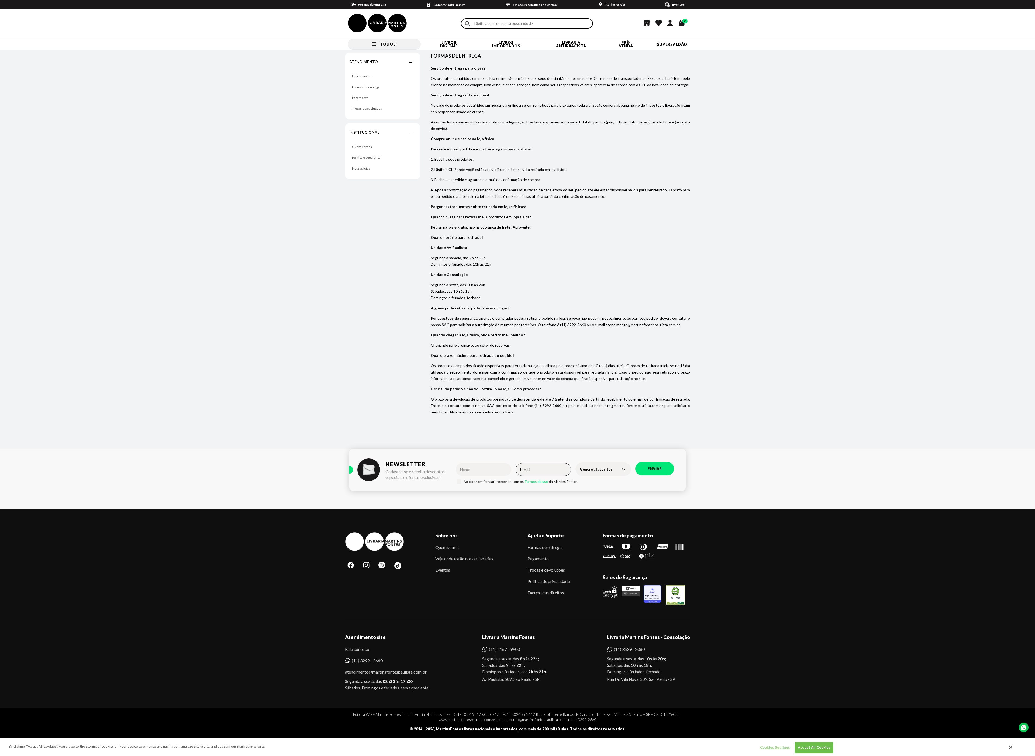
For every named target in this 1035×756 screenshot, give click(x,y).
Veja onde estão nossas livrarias (464, 558)
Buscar (467, 23)
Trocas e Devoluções (367, 108)
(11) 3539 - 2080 (629, 649)
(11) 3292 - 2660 (367, 660)
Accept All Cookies (814, 747)
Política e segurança (366, 158)
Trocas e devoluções (546, 569)
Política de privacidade (548, 581)
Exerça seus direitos (545, 592)
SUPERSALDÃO (672, 44)
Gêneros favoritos (596, 469)
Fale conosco (361, 76)
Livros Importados (506, 44)
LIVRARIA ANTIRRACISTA (571, 44)
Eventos (442, 569)
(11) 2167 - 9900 (504, 649)
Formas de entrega (366, 87)
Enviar (655, 468)
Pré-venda (626, 44)
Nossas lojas (361, 168)
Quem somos (362, 147)
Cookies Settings (775, 747)
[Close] (1011, 747)
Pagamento (360, 98)
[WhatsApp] (1024, 727)
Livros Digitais (449, 44)
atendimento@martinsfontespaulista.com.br (381, 671)
